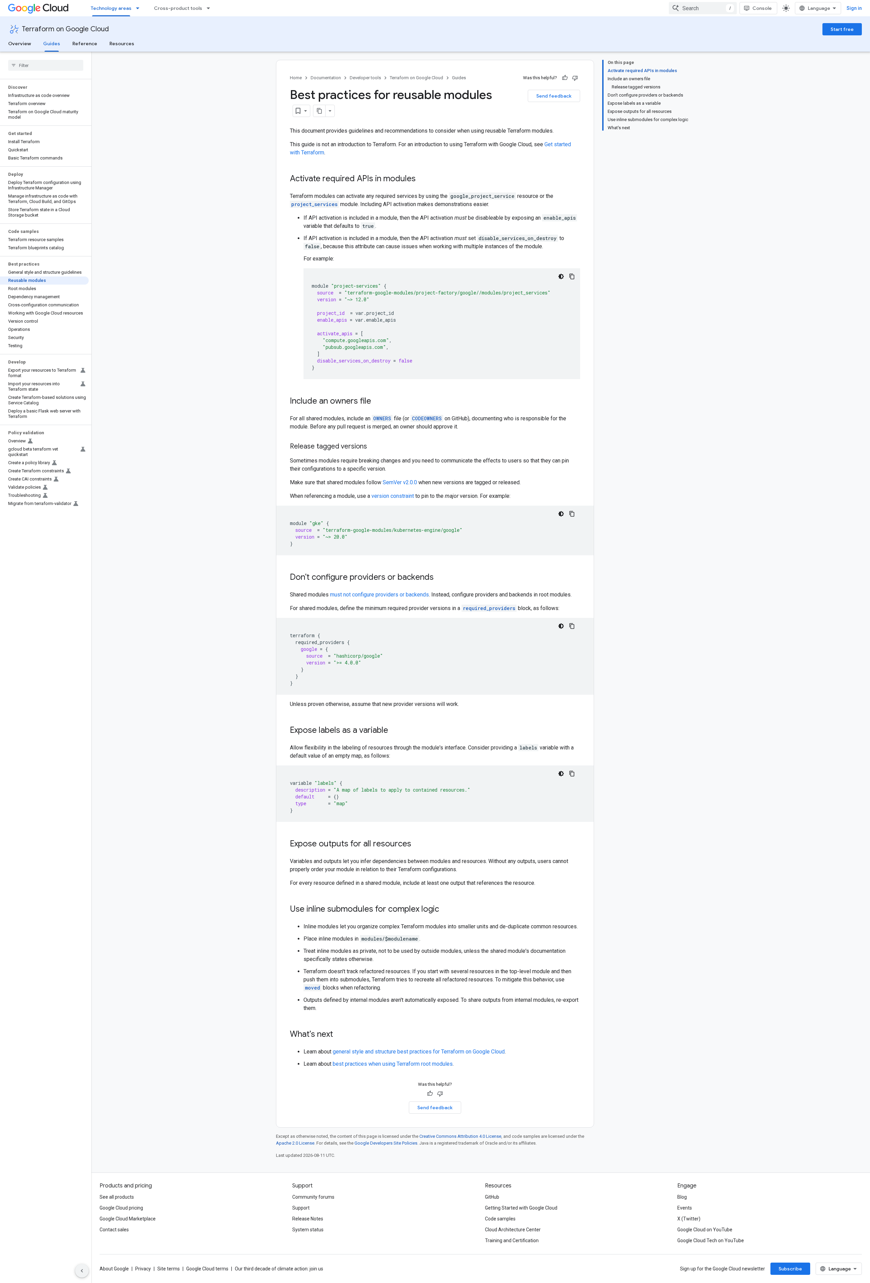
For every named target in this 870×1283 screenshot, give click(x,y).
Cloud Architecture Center (513, 1229)
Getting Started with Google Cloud (521, 1208)
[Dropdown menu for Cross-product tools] (210, 8)
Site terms (168, 1268)
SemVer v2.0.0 (400, 482)
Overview (19, 43)
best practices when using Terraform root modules (393, 1064)
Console (762, 8)
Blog (682, 1197)
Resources (121, 43)
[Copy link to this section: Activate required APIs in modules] (422, 179)
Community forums (313, 1197)
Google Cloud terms (207, 1268)
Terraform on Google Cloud (65, 29)
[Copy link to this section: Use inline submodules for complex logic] (446, 910)
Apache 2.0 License (295, 1143)
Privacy (143, 1268)
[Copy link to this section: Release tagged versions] (374, 447)
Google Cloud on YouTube (704, 1229)
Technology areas (111, 8)
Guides (51, 43)
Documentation (326, 77)
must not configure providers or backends (379, 594)
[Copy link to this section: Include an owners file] (378, 402)
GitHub (492, 1197)
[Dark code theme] (561, 276)
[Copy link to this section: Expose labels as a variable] (395, 731)
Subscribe (790, 1269)
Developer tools (365, 77)
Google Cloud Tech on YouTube (710, 1240)
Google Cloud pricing (121, 1208)
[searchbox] (45, 65)
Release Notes (307, 1218)
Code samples (500, 1218)
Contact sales (114, 1229)
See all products (117, 1197)
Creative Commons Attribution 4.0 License (460, 1136)
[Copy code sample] (572, 276)
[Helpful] (565, 78)
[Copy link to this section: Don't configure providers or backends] (440, 578)
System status (308, 1229)
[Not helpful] (575, 78)
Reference (84, 43)
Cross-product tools (178, 8)
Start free (842, 29)
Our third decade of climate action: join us (279, 1268)
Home (296, 77)
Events (684, 1208)
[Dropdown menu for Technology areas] (140, 8)
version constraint (392, 496)
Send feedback (554, 96)
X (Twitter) (688, 1218)
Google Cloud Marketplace (128, 1218)
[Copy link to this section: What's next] (340, 1035)
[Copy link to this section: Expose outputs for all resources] (418, 844)
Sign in (854, 8)
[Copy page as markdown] (319, 111)
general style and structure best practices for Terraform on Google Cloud (419, 1051)
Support (301, 1208)
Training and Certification (512, 1240)
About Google (114, 1268)
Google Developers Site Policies (385, 1143)
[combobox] (703, 8)
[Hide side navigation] (82, 1271)
